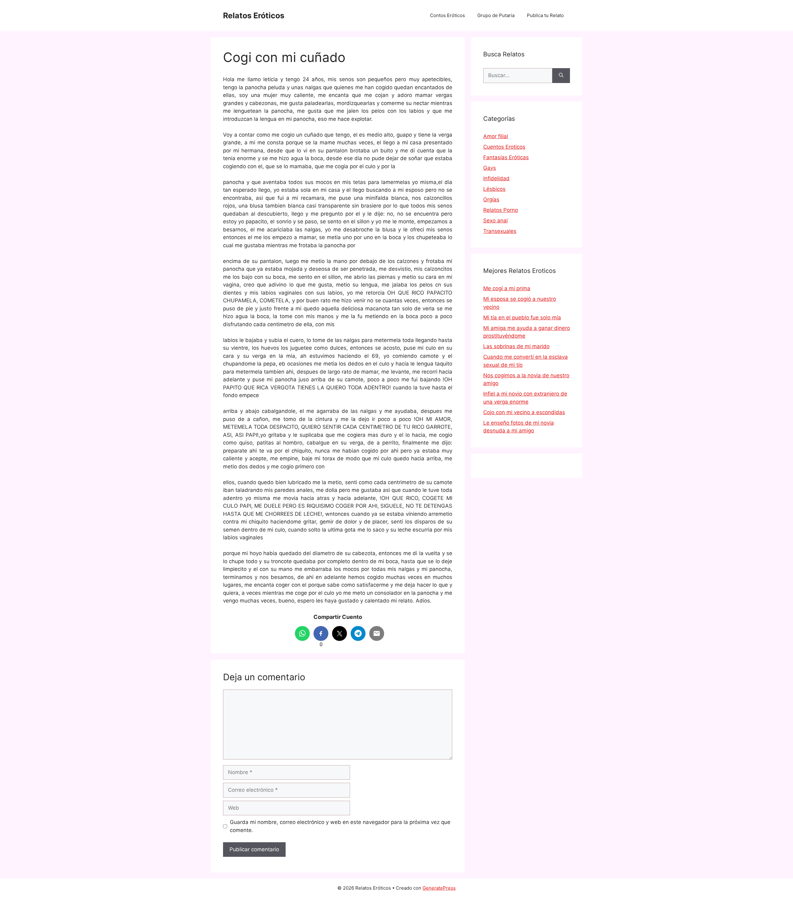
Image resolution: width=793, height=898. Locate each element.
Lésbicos (494, 189)
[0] (320, 633)
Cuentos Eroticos (504, 147)
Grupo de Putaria (496, 15)
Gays (489, 168)
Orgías (491, 199)
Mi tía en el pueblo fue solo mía (522, 317)
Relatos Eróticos (253, 15)
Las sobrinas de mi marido (516, 346)
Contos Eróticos (447, 15)
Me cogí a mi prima (506, 288)
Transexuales (499, 231)
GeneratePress (439, 888)
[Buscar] (561, 75)
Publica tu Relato (545, 15)
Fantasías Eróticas (506, 157)
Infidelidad (496, 178)
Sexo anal (495, 220)
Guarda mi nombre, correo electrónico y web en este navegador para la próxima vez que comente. (340, 826)
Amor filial (495, 136)
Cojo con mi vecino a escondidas (524, 412)
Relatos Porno (500, 210)
